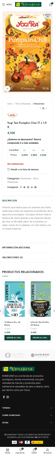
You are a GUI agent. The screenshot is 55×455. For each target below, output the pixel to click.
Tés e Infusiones (23, 103)
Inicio (10, 103)
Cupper (7, 329)
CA (39, 437)
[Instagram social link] (8, 397)
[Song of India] (14, 355)
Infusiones (39, 103)
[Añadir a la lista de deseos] (24, 282)
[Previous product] (40, 108)
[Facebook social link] (20, 187)
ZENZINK (30, 437)
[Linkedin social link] (32, 187)
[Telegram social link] (35, 187)
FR (47, 437)
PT (42, 437)
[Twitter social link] (24, 187)
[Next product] (46, 108)
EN (44, 437)
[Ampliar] (7, 89)
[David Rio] (40, 355)
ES (36, 437)
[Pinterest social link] (28, 187)
